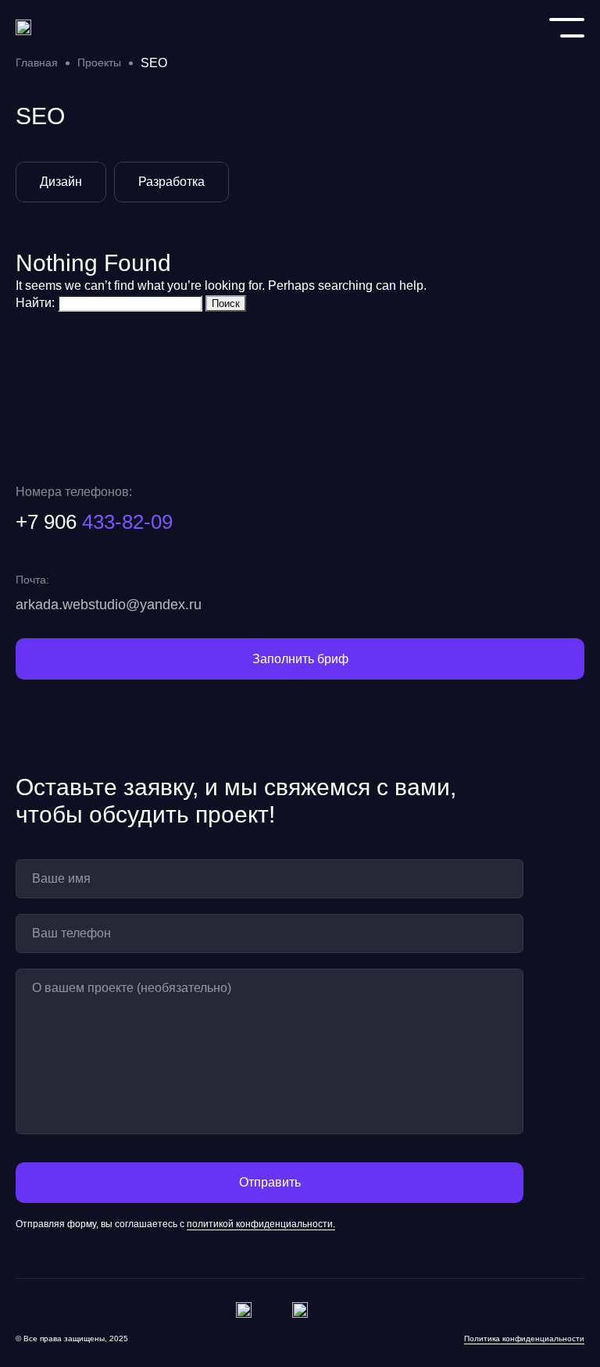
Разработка (171, 181)
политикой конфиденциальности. (261, 1223)
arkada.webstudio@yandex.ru (109, 604)
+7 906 (94, 522)
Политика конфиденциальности (524, 1337)
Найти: (35, 302)
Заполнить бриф (300, 659)
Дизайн (61, 181)
